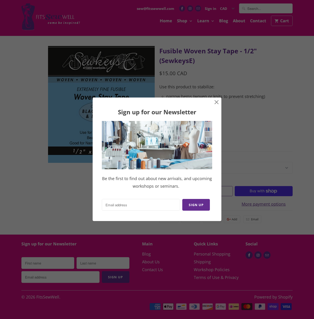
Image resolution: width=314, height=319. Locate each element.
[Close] (217, 102)
